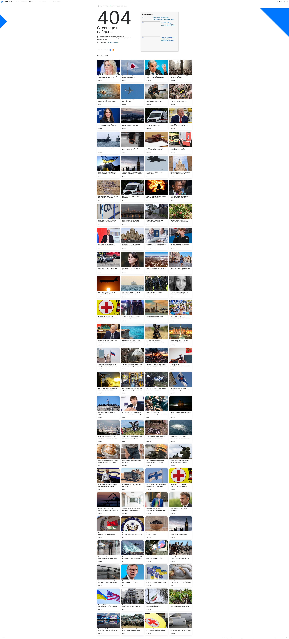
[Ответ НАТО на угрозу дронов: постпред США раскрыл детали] (156, 503)
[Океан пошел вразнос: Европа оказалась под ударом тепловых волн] (132, 335)
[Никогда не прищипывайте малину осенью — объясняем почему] (180, 215)
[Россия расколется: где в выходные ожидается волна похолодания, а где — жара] (156, 335)
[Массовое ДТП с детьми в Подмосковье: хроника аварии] (180, 479)
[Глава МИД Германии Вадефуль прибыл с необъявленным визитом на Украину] (108, 479)
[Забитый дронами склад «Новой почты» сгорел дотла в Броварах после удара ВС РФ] (156, 359)
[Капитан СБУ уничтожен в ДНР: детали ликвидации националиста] (180, 71)
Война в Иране (104, 6)
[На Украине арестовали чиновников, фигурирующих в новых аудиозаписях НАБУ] (132, 600)
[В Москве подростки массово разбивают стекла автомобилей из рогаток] (108, 95)
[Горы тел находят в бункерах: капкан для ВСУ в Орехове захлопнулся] (156, 455)
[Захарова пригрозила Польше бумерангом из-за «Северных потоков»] (108, 359)
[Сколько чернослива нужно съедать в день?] (156, 527)
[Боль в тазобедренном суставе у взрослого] (132, 455)
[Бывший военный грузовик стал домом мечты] (132, 479)
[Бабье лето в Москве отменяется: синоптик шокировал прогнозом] (108, 551)
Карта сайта (285, 637)
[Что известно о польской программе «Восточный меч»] (132, 624)
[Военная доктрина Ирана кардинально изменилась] (156, 600)
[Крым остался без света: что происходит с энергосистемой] (108, 431)
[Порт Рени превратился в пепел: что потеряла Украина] (156, 191)
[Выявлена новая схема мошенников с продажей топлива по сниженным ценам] (156, 407)
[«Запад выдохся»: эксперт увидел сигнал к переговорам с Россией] (132, 167)
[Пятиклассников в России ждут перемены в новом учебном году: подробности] (132, 407)
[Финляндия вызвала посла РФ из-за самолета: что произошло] (156, 479)
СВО (112, 6)
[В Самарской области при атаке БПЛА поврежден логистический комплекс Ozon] (108, 624)
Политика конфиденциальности (252, 637)
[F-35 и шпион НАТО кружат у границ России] (156, 167)
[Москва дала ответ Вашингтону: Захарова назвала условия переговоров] (108, 71)
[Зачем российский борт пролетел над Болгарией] (132, 95)
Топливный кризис (122, 6)
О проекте (228, 637)
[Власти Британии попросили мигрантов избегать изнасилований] (156, 311)
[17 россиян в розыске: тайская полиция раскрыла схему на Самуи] (132, 311)
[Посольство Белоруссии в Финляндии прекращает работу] (180, 383)
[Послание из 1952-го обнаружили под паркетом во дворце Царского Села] (108, 191)
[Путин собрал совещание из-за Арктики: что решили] (108, 335)
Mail (2, 637)
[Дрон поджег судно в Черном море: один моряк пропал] (132, 287)
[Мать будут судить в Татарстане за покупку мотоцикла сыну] (108, 263)
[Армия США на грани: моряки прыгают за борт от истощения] (180, 551)
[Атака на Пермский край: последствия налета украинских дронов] (108, 311)
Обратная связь (277, 637)
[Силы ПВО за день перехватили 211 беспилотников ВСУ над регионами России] (180, 455)
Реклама (13, 637)
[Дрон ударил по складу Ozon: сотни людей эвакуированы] (108, 215)
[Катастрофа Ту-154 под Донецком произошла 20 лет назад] (156, 383)
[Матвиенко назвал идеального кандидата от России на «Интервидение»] (180, 239)
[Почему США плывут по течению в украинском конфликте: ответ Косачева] (108, 600)
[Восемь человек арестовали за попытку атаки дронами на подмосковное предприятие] (180, 95)
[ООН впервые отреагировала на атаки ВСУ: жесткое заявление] (156, 71)
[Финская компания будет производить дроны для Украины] (108, 503)
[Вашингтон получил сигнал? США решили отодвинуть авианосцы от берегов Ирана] (132, 551)
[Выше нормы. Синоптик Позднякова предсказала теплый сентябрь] (180, 311)
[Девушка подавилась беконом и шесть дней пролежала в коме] (132, 503)
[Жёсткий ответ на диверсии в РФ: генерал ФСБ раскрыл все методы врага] (156, 431)
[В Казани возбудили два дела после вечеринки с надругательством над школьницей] (132, 143)
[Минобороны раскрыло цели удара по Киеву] (108, 407)
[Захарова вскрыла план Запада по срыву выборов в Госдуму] (180, 167)
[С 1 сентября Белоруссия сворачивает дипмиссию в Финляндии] (108, 527)
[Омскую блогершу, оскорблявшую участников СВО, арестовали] (180, 359)
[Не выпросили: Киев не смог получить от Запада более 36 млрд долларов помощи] (132, 215)
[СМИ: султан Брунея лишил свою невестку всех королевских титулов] (180, 191)
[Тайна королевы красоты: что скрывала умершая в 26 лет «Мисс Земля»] (180, 287)
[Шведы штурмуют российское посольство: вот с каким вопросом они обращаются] (132, 239)
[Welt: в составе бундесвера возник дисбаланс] (156, 287)
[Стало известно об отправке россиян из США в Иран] (108, 287)
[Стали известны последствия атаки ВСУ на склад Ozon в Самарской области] (156, 551)
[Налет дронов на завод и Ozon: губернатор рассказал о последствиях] (180, 143)
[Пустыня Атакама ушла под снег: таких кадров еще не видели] (156, 263)
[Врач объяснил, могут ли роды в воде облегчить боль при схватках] (180, 575)
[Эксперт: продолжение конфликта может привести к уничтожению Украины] (132, 359)
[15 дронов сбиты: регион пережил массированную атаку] (156, 119)
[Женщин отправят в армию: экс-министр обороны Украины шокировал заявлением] (156, 95)
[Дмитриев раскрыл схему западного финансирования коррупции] (108, 239)
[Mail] (2, 2)
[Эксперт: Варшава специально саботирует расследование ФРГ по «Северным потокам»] (180, 431)
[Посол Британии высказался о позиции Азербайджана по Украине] (180, 527)
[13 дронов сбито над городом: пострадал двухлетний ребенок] (156, 624)
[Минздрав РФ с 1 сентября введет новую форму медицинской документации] (156, 239)
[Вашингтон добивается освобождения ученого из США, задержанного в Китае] (132, 527)
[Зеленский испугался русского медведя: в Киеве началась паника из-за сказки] (180, 335)
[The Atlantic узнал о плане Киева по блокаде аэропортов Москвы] (108, 575)
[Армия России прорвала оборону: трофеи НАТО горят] (180, 407)
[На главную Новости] (7, 2)
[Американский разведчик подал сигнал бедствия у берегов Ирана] (180, 624)
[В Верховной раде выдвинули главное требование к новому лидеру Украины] (108, 167)
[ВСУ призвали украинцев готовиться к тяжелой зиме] (132, 119)
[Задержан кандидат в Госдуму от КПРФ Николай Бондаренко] (156, 143)
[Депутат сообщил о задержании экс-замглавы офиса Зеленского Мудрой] (108, 119)
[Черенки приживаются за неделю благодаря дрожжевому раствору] (180, 600)
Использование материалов (267, 637)
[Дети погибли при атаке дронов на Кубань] (132, 191)
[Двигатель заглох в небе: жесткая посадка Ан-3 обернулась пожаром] (132, 431)
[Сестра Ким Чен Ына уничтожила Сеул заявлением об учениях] (132, 263)
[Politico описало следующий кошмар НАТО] (180, 503)
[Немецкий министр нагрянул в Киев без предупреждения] (132, 575)
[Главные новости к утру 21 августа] (108, 143)
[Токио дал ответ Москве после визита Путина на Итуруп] (132, 71)
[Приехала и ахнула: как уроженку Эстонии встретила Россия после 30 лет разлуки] (180, 263)
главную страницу (113, 42)
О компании (7, 637)
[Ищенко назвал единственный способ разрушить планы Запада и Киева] (156, 575)
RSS (224, 637)
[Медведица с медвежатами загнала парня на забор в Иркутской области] (156, 215)
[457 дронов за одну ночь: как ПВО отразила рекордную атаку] (108, 383)
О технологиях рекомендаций (238, 637)
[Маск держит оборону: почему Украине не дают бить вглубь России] (180, 119)
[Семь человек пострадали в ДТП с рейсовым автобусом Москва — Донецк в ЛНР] (132, 383)
